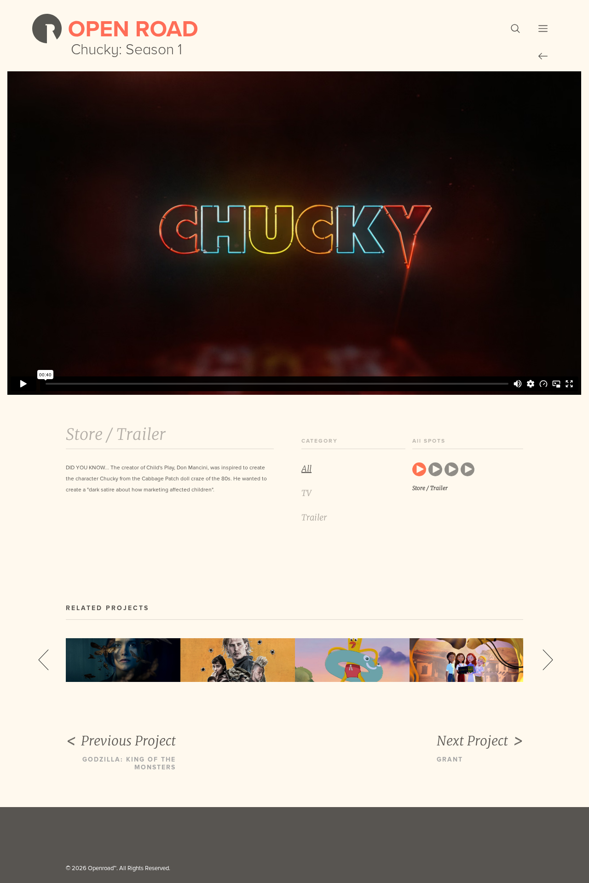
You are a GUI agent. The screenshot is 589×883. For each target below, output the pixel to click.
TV (306, 493)
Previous (43, 659)
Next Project (472, 741)
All (306, 468)
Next (548, 659)
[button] (515, 28)
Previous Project (128, 741)
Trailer (314, 517)
